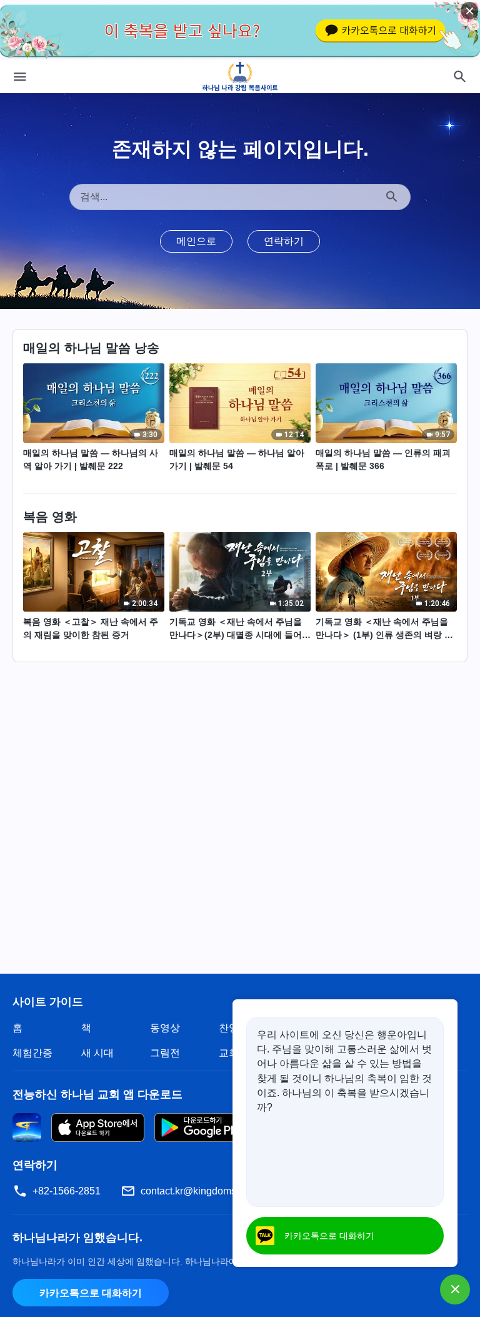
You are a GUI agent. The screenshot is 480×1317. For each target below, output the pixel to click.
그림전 (165, 1052)
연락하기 (284, 241)
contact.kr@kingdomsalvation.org (214, 1191)
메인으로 (196, 241)
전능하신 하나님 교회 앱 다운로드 (97, 1094)
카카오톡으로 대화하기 (90, 1293)
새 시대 (97, 1052)
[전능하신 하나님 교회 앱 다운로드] (26, 1126)
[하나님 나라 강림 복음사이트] (240, 76)
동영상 (165, 1027)
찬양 (229, 1027)
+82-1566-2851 (66, 1191)
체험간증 (32, 1052)
